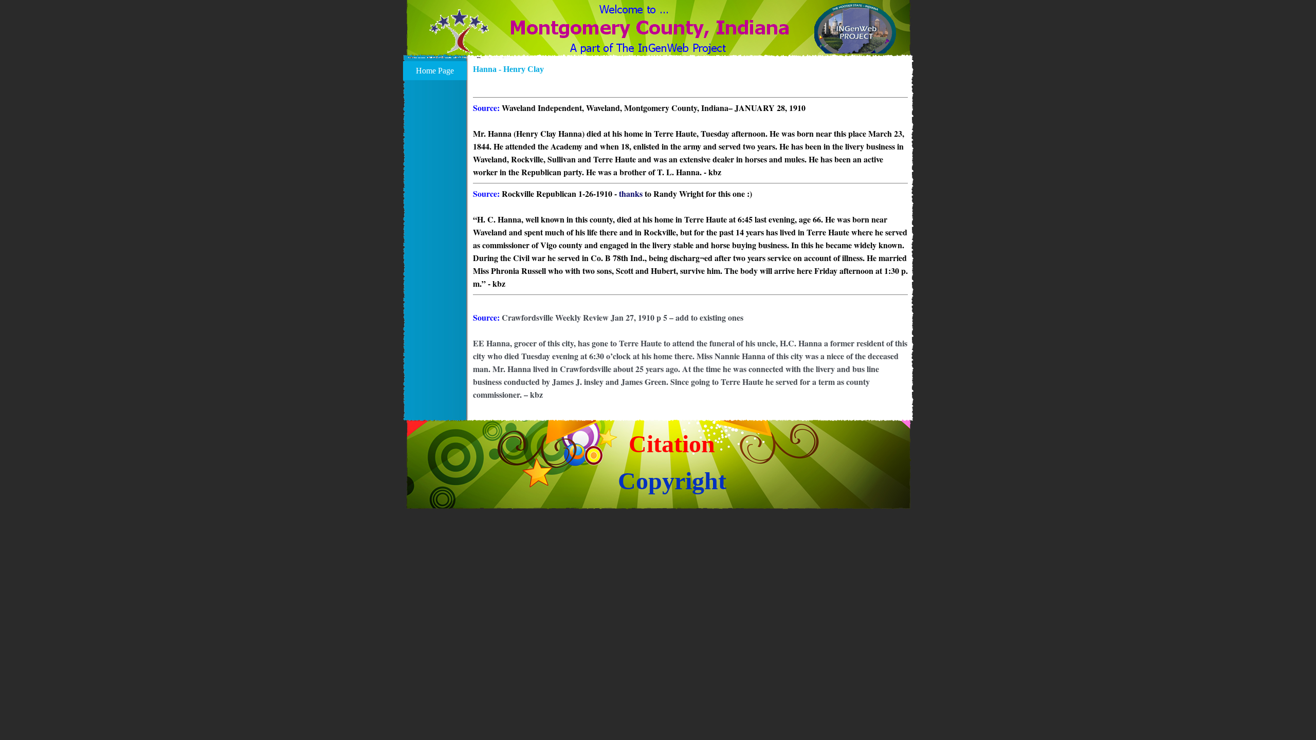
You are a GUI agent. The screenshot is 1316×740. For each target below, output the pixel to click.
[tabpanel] (690, 241)
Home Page (435, 70)
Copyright (672, 480)
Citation (672, 443)
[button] (459, 37)
